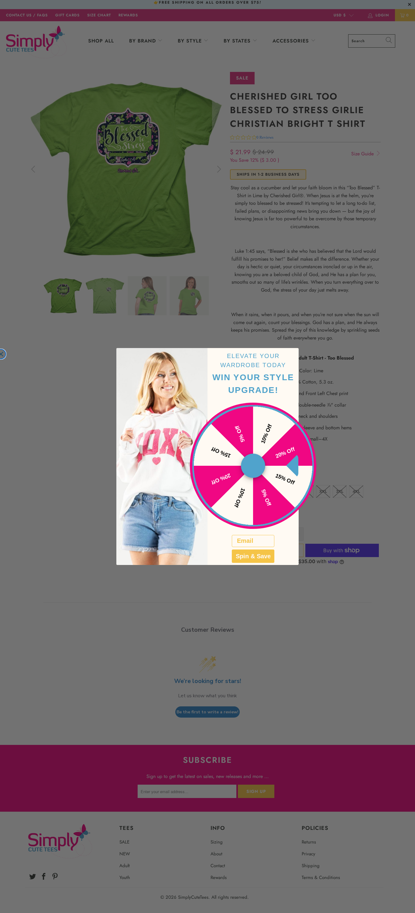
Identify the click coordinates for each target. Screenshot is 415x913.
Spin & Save (253, 556)
